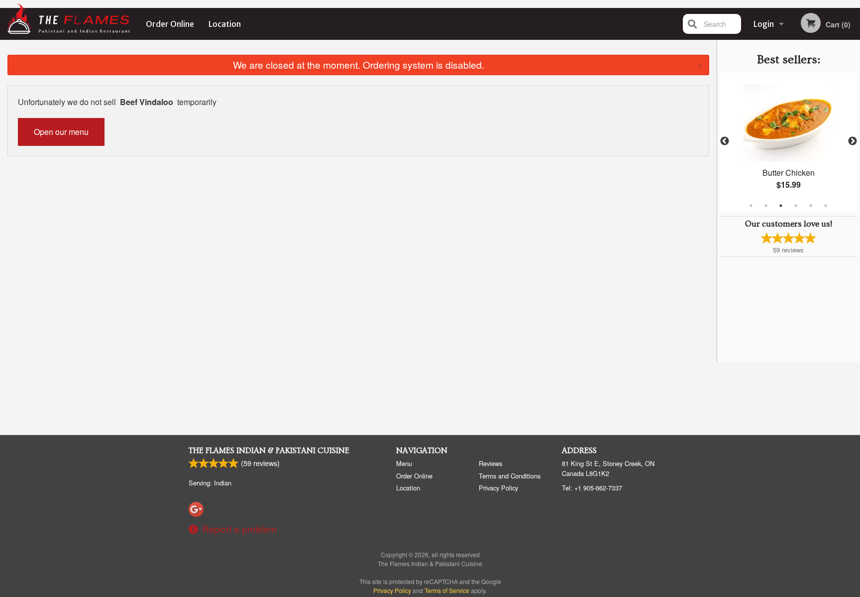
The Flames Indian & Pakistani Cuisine (269, 450)
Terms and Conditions (509, 475)
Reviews (490, 463)
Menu (404, 463)
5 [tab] (811, 206)
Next (853, 141)
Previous (725, 141)
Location (225, 24)
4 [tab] (796, 206)
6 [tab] (826, 206)
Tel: (592, 487)
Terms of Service (447, 590)
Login (763, 24)
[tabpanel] (788, 141)
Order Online (170, 24)
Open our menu (61, 131)
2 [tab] (766, 206)
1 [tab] (751, 206)
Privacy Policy (498, 487)
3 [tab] (781, 206)
